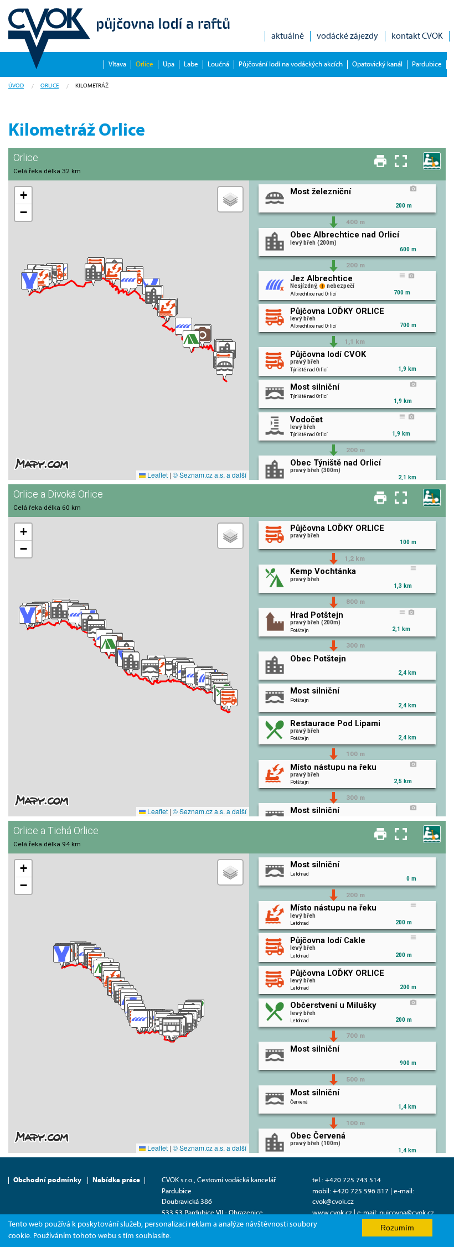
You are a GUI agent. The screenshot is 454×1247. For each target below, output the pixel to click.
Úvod (16, 86)
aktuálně (287, 36)
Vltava (117, 64)
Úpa (168, 64)
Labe (191, 64)
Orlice (144, 64)
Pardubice (427, 64)
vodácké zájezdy (347, 36)
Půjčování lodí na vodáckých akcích (291, 64)
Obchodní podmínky (47, 1180)
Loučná (218, 64)
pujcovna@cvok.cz (406, 1213)
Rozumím (397, 1227)
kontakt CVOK (417, 36)
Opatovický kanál (377, 64)
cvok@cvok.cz (333, 1201)
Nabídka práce (116, 1180)
